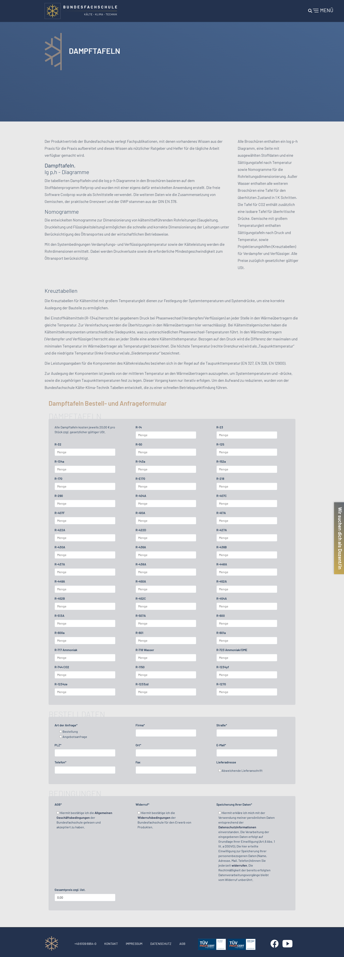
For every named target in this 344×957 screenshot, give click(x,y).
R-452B (60, 598)
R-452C (141, 598)
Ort (138, 745)
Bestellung (70, 731)
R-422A (60, 530)
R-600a (59, 633)
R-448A (221, 564)
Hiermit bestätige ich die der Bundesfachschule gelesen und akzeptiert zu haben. (84, 820)
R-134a (59, 461)
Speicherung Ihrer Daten (234, 804)
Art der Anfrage (66, 725)
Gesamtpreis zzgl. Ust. (70, 889)
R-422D (141, 530)
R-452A (221, 581)
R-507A (141, 615)
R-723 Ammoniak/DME (231, 650)
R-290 (59, 496)
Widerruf (142, 804)
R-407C (221, 496)
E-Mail (221, 745)
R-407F (60, 513)
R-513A (59, 615)
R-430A (60, 547)
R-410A (140, 513)
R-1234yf (222, 667)
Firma (140, 725)
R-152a (221, 461)
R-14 (139, 427)
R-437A (60, 564)
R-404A (141, 496)
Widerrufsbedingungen (154, 817)
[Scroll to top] (335, 948)
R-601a (221, 633)
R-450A (141, 581)
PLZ (58, 745)
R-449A (60, 581)
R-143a (140, 461)
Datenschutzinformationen (237, 827)
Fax (138, 762)
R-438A (141, 564)
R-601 (139, 633)
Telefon (60, 762)
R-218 (220, 478)
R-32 (58, 444)
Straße (221, 725)
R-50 (139, 444)
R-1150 (140, 667)
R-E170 (140, 478)
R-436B (221, 547)
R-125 (220, 444)
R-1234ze (61, 684)
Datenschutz (160, 943)
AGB (58, 804)
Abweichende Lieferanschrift (242, 770)
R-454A (221, 598)
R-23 (219, 427)
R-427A (221, 530)
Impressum (134, 943)
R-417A (221, 513)
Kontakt (111, 943)
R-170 (58, 478)
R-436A (141, 547)
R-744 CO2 (62, 667)
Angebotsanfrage (74, 737)
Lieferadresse (226, 762)
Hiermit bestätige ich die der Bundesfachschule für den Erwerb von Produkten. (164, 820)
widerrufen (239, 865)
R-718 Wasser (145, 650)
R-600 (220, 615)
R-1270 (221, 684)
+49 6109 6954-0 (85, 943)
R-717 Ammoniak (66, 650)
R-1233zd (142, 684)
